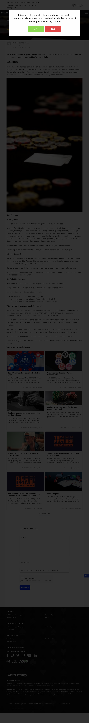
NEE (53, 29)
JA (35, 29)
